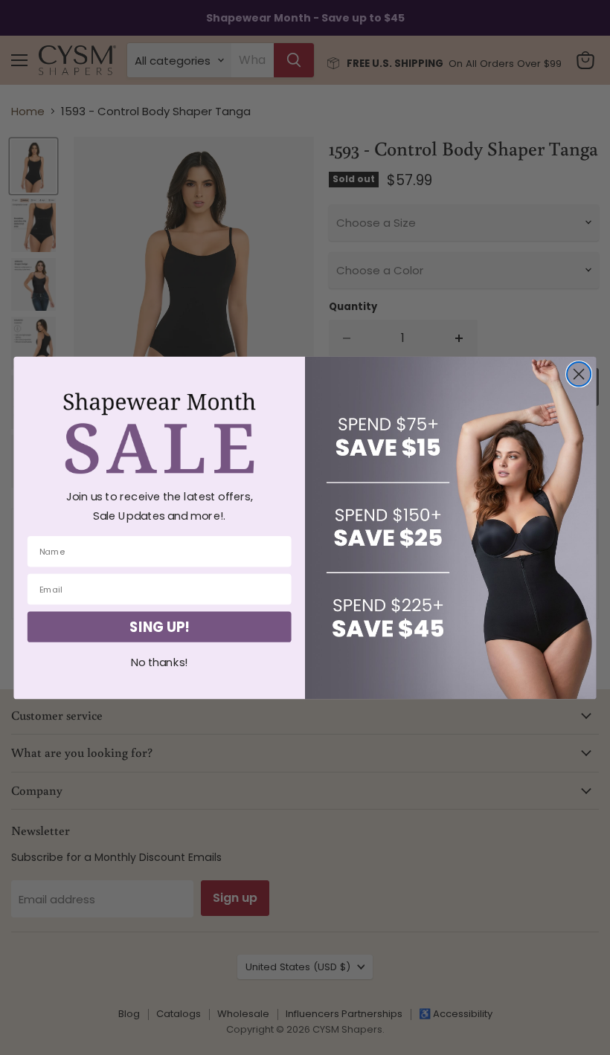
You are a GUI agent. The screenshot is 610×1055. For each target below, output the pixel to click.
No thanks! (159, 662)
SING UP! (159, 626)
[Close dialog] (579, 374)
